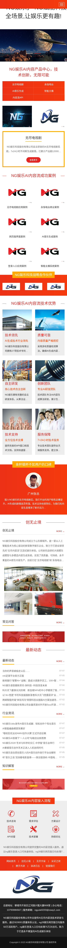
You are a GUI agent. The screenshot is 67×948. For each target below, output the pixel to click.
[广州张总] (33, 480)
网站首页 (11, 861)
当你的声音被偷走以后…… (16, 671)
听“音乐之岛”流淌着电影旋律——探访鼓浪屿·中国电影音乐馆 (30, 757)
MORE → (60, 531)
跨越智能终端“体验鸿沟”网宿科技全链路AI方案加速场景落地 (30, 700)
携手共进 (20, 866)
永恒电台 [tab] (49, 84)
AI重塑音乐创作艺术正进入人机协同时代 (22, 747)
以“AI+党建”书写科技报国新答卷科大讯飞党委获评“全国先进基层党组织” (30, 695)
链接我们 (50, 866)
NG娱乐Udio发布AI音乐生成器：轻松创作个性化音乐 (29, 723)
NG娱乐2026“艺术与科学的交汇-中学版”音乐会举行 (28, 743)
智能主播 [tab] (49, 91)
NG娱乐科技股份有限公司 (9, 4)
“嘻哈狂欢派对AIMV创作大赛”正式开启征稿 (24, 733)
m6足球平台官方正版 (13, 675)
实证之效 (55, 861)
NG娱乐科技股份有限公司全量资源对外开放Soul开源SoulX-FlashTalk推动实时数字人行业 (30, 704)
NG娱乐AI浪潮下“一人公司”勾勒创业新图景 (24, 738)
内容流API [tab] (18, 97)
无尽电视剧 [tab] (18, 84)
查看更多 (33, 160)
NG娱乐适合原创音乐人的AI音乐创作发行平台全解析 (29, 752)
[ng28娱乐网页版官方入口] (33, 45)
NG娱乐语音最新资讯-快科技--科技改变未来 (24, 685)
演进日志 (35, 866)
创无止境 (26, 861)
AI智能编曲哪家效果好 (13, 728)
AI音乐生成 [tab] (18, 91)
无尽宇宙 (41, 861)
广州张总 (33, 493)
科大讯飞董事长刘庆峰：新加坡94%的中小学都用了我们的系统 (30, 690)
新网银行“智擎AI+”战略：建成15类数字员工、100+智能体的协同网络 (30, 680)
